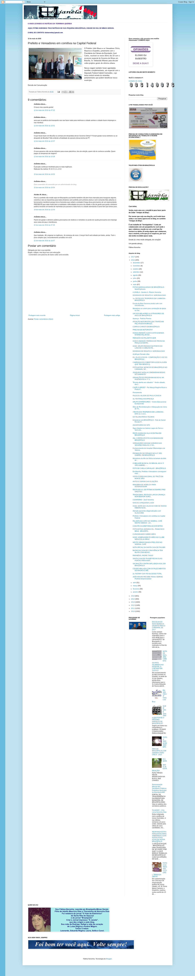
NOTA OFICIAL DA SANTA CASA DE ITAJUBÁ (149, 547)
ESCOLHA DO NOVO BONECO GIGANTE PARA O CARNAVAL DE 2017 (158, 626)
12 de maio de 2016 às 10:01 (44, 126)
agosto (135, 275)
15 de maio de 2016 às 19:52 (44, 174)
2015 (133, 596)
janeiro (135, 592)
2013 (133, 602)
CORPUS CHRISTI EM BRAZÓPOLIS (146, 327)
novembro (137, 266)
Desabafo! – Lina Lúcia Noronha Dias (159, 811)
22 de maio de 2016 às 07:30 (44, 225)
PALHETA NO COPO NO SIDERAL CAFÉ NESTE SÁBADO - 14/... (147, 522)
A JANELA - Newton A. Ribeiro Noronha (147, 292)
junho (135, 281)
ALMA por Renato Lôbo (141, 354)
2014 (133, 599)
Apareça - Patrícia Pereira (142, 319)
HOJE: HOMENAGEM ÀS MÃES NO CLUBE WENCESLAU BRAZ (148, 538)
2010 (133, 611)
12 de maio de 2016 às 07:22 (44, 110)
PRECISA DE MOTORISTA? (143, 330)
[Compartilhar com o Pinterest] (73, 92)
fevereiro (136, 589)
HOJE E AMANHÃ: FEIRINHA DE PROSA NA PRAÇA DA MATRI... (149, 342)
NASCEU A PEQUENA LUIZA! (143, 503)
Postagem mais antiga (112, 315)
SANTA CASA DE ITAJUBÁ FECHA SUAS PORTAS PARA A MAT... (147, 559)
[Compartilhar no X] (68, 92)
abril (134, 583)
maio (135, 284)
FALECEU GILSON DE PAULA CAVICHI (147, 396)
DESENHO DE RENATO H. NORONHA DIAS (149, 351)
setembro (136, 272)
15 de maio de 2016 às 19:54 (44, 187)
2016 (133, 260)
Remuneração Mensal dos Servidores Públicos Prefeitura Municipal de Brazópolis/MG (159, 788)
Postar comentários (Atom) (43, 319)
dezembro (137, 263)
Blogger (109, 959)
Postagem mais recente (37, 315)
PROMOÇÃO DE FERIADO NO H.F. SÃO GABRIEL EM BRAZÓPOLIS (147, 454)
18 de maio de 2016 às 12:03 (44, 210)
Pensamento (137, 392)
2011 (133, 608)
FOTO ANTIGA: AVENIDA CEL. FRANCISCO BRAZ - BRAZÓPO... (148, 530)
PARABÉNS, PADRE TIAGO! (143, 555)
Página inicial (75, 315)
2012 (133, 605)
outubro (136, 269)
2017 (133, 257)
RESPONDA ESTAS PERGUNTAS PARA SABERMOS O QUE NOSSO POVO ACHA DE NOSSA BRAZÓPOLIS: (159, 836)
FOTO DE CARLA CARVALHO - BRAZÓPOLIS (149, 468)
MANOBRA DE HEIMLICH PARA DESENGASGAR (144, 486)
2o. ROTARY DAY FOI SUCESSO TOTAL (147, 574)
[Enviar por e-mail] (63, 92)
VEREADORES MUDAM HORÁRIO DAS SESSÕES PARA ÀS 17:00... (147, 444)
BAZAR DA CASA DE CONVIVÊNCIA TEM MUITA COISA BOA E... (148, 551)
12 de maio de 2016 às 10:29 (44, 157)
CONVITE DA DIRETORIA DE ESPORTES (148, 526)
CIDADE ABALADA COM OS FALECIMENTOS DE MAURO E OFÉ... (149, 569)
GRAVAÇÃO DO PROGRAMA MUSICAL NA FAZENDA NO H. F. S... (148, 378)
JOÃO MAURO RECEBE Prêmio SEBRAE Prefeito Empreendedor (148, 578)
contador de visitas (135, 81)
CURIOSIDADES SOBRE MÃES (144, 534)
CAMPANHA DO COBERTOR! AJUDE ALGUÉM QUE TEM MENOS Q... (150, 363)
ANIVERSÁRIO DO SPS (141, 425)
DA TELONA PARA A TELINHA (143, 417)
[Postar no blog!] (65, 92)
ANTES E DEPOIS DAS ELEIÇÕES (145, 481)
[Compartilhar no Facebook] (70, 92)
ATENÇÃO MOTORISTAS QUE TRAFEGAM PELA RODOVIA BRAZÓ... (148, 322)
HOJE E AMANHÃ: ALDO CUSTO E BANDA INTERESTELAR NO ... (148, 334)
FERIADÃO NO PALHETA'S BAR (144, 338)
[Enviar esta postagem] (58, 92)
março (135, 586)
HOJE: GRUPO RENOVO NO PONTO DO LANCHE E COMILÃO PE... (147, 347)
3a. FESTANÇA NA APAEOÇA (143, 399)
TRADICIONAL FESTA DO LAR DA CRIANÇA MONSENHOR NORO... (149, 496)
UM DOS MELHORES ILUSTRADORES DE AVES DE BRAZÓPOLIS (148, 314)
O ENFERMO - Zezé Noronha (143, 500)
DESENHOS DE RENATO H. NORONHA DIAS (149, 295)
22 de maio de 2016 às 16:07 (44, 241)
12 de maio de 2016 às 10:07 (44, 141)
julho (135, 278)
